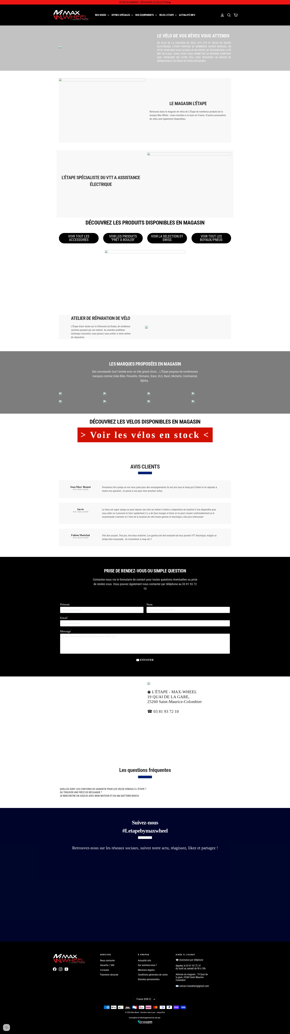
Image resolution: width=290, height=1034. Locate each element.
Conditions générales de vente (153, 974)
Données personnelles (149, 979)
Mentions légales (146, 970)
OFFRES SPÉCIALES (121, 15)
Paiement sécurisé (109, 974)
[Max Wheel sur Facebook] (54, 969)
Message (66, 631)
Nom (150, 604)
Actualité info (144, 960)
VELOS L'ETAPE (166, 15)
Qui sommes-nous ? (147, 965)
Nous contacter (107, 960)
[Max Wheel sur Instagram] (60, 969)
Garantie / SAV (107, 965)
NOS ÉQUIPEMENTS (145, 15)
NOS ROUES (101, 15)
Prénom (65, 604)
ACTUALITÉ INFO (187, 15)
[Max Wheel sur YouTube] (66, 969)
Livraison (104, 970)
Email (64, 617)
